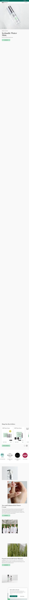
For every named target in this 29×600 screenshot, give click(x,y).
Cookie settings (22, 596)
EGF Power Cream (6, 428)
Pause (6, 28)
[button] (17, 492)
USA (25, 0)
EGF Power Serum (18, 428)
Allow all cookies (13, 596)
